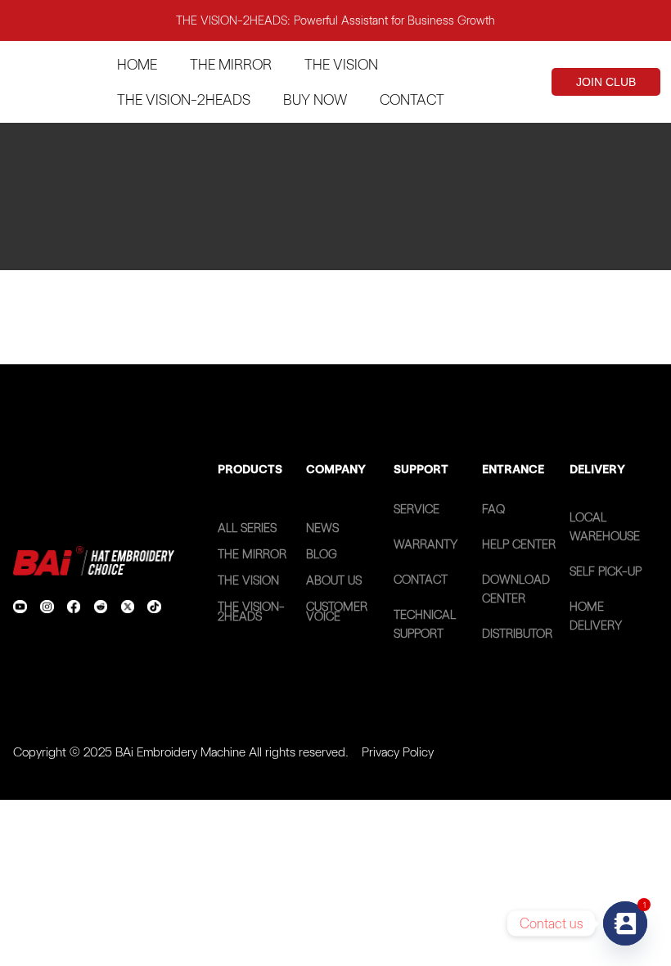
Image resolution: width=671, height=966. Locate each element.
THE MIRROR (252, 554)
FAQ (493, 509)
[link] (19, 606)
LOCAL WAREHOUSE (605, 527)
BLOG (321, 554)
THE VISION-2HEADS (251, 611)
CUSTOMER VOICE (336, 611)
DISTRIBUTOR (517, 633)
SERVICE (416, 509)
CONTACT (421, 579)
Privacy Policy (398, 752)
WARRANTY (425, 544)
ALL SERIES (247, 528)
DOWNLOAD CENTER (516, 589)
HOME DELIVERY (596, 616)
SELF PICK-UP (606, 571)
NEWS (322, 528)
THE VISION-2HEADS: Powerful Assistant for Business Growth (335, 20)
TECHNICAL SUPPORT (425, 624)
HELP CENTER (519, 544)
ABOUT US (334, 580)
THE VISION (248, 580)
